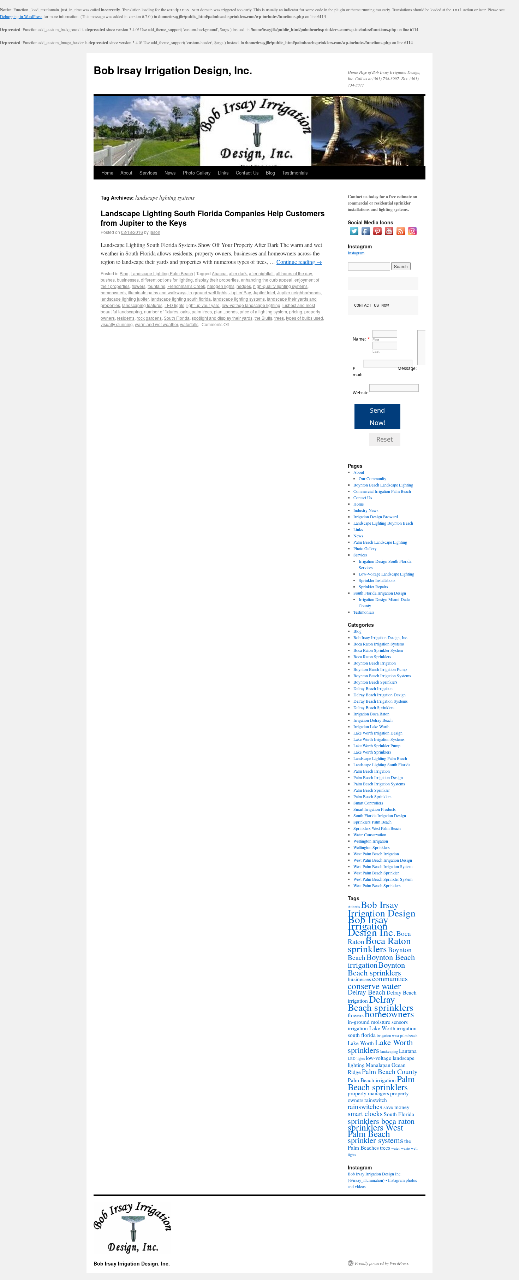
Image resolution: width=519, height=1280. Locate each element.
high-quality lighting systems (280, 286)
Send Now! (377, 416)
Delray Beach (367, 991)
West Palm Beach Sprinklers (377, 885)
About (126, 172)
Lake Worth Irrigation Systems (379, 739)
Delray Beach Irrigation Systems (380, 701)
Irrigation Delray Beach (373, 720)
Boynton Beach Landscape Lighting (383, 485)
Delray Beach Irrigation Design (379, 694)
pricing (295, 311)
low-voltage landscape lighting (251, 305)
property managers (368, 1093)
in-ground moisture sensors (378, 1021)
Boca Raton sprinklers (379, 944)
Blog (270, 172)
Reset (384, 439)
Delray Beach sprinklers (380, 1003)
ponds (232, 311)
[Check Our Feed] (400, 235)
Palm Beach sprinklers (381, 1083)
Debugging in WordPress (21, 16)
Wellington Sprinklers (371, 847)
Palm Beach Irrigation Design (378, 777)
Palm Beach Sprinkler (371, 790)
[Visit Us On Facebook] (365, 235)
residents (126, 318)
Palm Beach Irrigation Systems (379, 783)
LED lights (174, 305)
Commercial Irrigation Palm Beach (382, 491)
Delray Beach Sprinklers (373, 707)
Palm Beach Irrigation (371, 771)
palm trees (202, 311)
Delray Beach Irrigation (373, 688)
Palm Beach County (390, 1071)
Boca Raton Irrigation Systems (379, 644)
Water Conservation (369, 834)
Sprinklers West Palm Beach (377, 828)
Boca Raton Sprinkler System (378, 650)
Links (223, 172)
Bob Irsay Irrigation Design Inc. (371, 925)
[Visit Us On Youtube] (389, 235)
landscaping (389, 1051)
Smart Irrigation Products (374, 809)
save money (396, 1106)
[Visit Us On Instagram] (412, 235)
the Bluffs (263, 318)
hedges (244, 286)
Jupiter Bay (240, 292)
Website (361, 393)
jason (155, 232)
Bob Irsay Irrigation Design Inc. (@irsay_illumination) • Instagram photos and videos (382, 1180)
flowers (138, 286)
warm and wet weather (156, 324)
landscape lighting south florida (181, 299)
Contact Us (247, 172)
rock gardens (149, 318)
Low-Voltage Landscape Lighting (386, 574)
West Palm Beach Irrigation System (382, 866)
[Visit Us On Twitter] (354, 235)
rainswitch (375, 1099)
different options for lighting (167, 280)
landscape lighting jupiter (125, 299)
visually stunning (117, 324)
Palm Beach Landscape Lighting (380, 542)
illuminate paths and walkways (157, 292)
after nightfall (261, 273)
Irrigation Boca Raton (371, 713)
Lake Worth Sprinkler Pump (376, 745)
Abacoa (219, 273)
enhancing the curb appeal (266, 280)
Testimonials (295, 172)
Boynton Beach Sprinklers (375, 682)
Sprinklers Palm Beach (372, 822)
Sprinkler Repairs (373, 586)
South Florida (177, 318)
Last (376, 351)
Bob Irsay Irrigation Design (382, 908)
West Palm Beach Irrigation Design (382, 860)
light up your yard (203, 305)
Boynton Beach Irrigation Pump (380, 669)
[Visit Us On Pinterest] (377, 235)
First (375, 340)
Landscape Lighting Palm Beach (162, 273)
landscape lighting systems (239, 299)
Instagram (356, 252)
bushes (108, 280)
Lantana (408, 1050)
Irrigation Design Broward (375, 516)
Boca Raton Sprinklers (372, 656)
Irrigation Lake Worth (371, 726)
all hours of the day (294, 273)
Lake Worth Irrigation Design (377, 733)
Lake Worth (361, 1042)
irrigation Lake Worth (371, 1028)
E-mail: (357, 372)
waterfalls (189, 324)
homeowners (113, 292)
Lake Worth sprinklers (380, 1046)
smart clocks (365, 1113)
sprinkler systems (375, 1139)
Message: (407, 368)
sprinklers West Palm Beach (375, 1130)
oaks (185, 311)
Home (107, 172)
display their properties (217, 280)
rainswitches (365, 1106)
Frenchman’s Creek (186, 286)
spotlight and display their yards (222, 318)
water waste (400, 1148)
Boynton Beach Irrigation (374, 663)
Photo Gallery (197, 172)
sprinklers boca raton (381, 1120)
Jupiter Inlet (264, 292)
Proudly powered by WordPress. (382, 1263)
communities (390, 978)
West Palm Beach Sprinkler (376, 872)
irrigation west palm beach (397, 1035)
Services (148, 172)
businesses (128, 280)
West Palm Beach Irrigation (376, 853)
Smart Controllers (368, 803)
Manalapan (378, 1064)
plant (218, 311)
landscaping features (142, 305)
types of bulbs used (304, 318)
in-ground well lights (208, 292)
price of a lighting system (263, 311)
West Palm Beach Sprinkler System (382, 879)
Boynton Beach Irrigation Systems (382, 675)
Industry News (365, 510)
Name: (359, 339)
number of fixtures (161, 311)
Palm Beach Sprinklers (372, 796)
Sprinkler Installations (377, 580)
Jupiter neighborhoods (299, 292)
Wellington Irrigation (370, 841)
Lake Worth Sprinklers (372, 752)
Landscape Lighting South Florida (381, 764)
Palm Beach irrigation (372, 1080)
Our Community (372, 478)
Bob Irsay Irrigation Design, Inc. (173, 69)
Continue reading (299, 261)
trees (279, 318)
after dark (238, 273)
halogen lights (220, 286)
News (170, 172)
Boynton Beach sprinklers (376, 968)
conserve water (374, 986)
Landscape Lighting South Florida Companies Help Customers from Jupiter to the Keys (213, 218)
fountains (156, 286)
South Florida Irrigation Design (379, 593)
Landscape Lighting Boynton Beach (383, 523)
